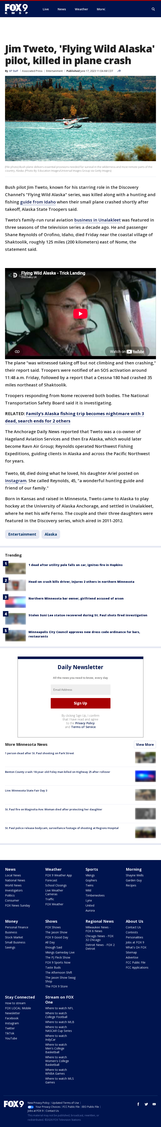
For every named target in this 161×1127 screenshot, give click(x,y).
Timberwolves (95, 895)
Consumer (12, 900)
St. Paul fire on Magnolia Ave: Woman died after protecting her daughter (53, 809)
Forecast (51, 880)
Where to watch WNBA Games (56, 1071)
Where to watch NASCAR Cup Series (58, 1029)
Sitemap (131, 952)
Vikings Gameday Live (60, 952)
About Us (134, 921)
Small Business (15, 942)
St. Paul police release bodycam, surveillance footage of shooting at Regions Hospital (62, 828)
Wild (88, 890)
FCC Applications (137, 967)
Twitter (10, 1028)
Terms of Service (83, 727)
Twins (89, 885)
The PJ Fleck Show (57, 957)
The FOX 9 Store (56, 986)
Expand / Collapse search (153, 9)
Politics (10, 895)
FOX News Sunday (17, 905)
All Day (50, 942)
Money (11, 921)
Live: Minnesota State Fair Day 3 (26, 790)
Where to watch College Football (56, 1015)
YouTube (11, 1038)
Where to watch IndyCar (56, 1038)
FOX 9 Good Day (56, 937)
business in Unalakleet (97, 220)
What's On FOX (136, 947)
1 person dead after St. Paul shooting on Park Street (39, 753)
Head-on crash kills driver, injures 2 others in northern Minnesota (81, 582)
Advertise (132, 957)
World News (13, 885)
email (154, 1104)
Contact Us (133, 927)
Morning (134, 869)
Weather (53, 869)
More (101, 9)
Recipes (131, 885)
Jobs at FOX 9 (135, 942)
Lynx (89, 900)
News (10, 869)
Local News (13, 875)
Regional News (100, 921)
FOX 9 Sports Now (57, 962)
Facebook (11, 1018)
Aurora (90, 910)
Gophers (91, 880)
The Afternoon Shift (58, 972)
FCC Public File (135, 962)
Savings (10, 947)
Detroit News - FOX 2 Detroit (100, 947)
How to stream (15, 1003)
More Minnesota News (26, 744)
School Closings (56, 885)
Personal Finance (16, 927)
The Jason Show (56, 932)
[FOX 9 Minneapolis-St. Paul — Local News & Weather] (19, 9)
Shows (51, 921)
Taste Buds (53, 967)
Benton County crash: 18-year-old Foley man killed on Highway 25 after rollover (57, 772)
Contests (132, 932)
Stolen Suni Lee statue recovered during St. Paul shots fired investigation (88, 615)
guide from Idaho (38, 202)
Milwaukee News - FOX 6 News (98, 929)
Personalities (134, 937)
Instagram (15, 480)
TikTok (9, 1033)
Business (11, 932)
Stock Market (14, 937)
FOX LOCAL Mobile (18, 1008)
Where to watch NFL (59, 1008)
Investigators (14, 890)
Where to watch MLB (59, 1022)
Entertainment (54, 71)
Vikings (90, 875)
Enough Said (53, 947)
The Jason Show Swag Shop (60, 979)
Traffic (49, 899)
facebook (138, 1104)
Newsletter (12, 1013)
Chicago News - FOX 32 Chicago (99, 938)
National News (15, 880)
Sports (92, 869)
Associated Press (32, 71)
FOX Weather (54, 904)
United (90, 905)
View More (145, 744)
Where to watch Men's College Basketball (56, 1048)
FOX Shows (53, 927)
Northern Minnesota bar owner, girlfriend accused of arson (76, 598)
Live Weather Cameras (54, 892)
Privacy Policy (85, 723)
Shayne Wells (135, 875)
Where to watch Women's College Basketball (57, 1061)
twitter (146, 1104)
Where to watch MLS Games (59, 1080)
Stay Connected (20, 997)
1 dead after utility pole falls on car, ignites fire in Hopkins (76, 565)
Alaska (51, 534)
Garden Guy (134, 880)
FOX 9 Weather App (58, 875)
